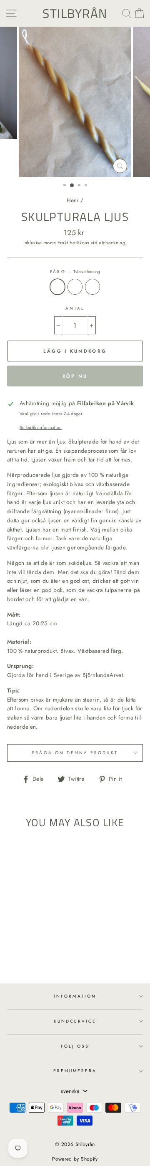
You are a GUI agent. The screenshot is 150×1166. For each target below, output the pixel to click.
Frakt (63, 242)
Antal (75, 308)
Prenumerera (75, 1071)
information (75, 996)
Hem (73, 200)
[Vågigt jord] (42, 954)
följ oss (75, 1046)
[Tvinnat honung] (23, 954)
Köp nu (75, 376)
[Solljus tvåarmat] (33, 954)
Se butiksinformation (41, 427)
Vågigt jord (92, 286)
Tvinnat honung (57, 286)
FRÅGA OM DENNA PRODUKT (75, 753)
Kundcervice (75, 1021)
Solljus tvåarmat (75, 286)
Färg (75, 271)
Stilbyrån (75, 13)
